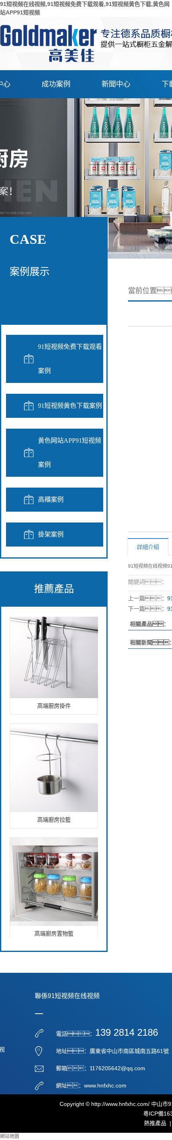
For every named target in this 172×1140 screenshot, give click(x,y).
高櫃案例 (51, 499)
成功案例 (56, 84)
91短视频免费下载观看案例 (70, 358)
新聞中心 (116, 84)
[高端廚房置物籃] (54, 878)
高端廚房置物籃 (54, 930)
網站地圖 (9, 1136)
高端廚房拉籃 (54, 817)
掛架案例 (51, 534)
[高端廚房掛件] (54, 650)
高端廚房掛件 (54, 703)
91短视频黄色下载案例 (70, 405)
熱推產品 (155, 1123)
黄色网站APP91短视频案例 (69, 452)
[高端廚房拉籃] (54, 764)
